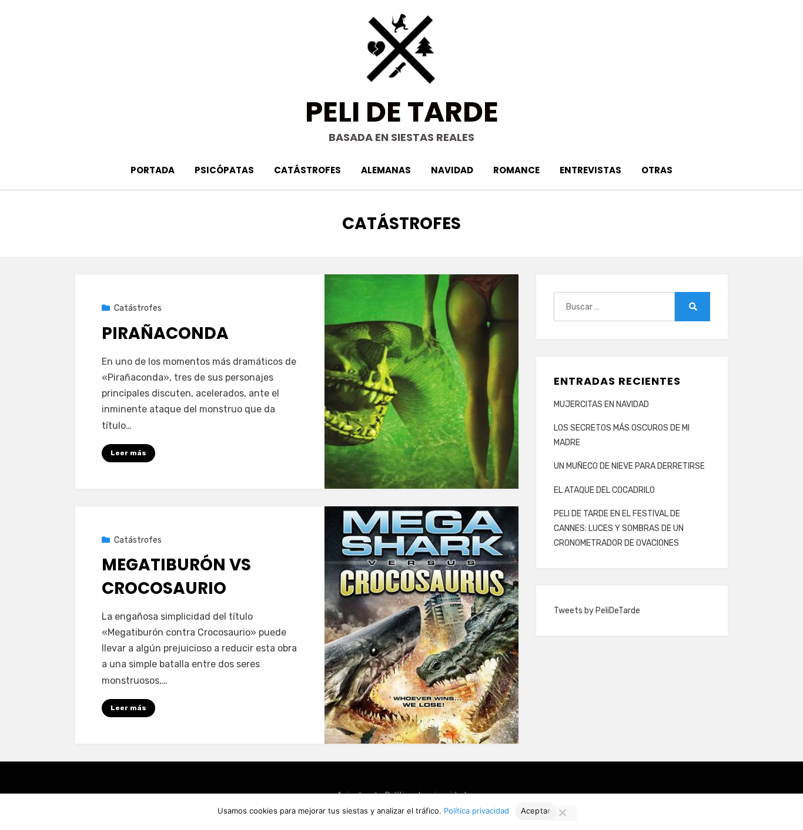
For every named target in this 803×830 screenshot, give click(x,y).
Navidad (452, 170)
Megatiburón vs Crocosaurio (176, 576)
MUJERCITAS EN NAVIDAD (601, 404)
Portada (153, 170)
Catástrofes (307, 170)
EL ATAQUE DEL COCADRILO (604, 490)
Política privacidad (476, 810)
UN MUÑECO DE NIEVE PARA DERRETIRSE (629, 466)
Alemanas (386, 170)
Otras (656, 170)
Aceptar (536, 810)
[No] (562, 813)
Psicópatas (224, 170)
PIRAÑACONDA (165, 333)
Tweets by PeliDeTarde (597, 611)
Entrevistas (590, 170)
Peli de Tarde (401, 112)
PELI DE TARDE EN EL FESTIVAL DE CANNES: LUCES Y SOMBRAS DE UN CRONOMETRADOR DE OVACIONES (619, 528)
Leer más (128, 453)
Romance (516, 170)
